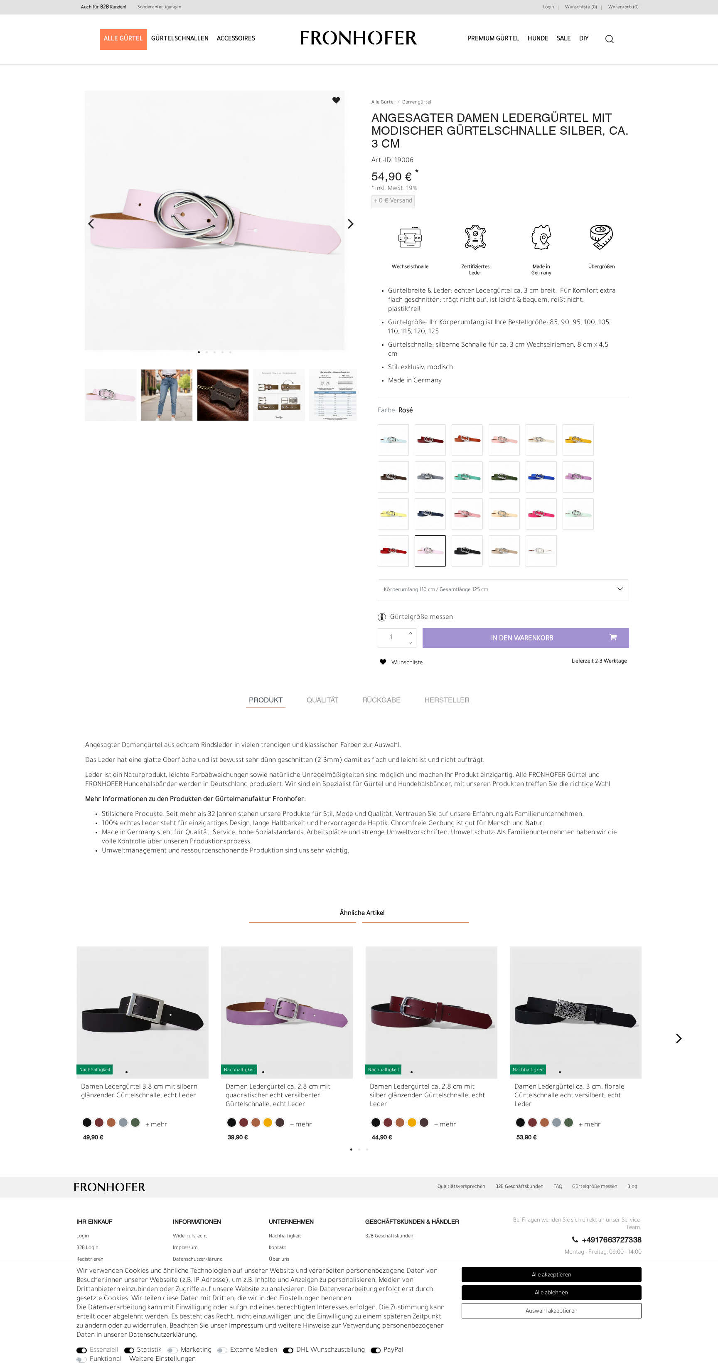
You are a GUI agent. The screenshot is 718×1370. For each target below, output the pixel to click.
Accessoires (236, 39)
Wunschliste (332, 98)
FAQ (557, 1187)
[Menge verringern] (410, 643)
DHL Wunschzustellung (330, 1350)
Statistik (149, 1350)
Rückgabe (381, 700)
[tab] (265, 700)
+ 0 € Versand (393, 201)
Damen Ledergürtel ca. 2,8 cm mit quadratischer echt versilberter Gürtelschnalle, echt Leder (278, 1096)
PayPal (393, 1350)
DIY (584, 39)
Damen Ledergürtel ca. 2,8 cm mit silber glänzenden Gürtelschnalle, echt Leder (427, 1096)
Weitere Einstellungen (162, 1359)
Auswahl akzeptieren (552, 1311)
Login (548, 7)
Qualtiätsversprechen (461, 1187)
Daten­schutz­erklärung (198, 1260)
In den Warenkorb (522, 639)
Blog (632, 1187)
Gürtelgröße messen (421, 617)
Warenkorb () (623, 7)
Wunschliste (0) (581, 7)
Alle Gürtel (123, 39)
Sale (564, 39)
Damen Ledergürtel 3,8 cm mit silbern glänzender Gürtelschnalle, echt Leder (139, 1092)
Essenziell (104, 1350)
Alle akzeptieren (551, 1275)
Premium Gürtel (493, 39)
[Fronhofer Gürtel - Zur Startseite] (359, 34)
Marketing (196, 1350)
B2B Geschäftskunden (519, 1187)
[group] (142, 1012)
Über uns (279, 1260)
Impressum (185, 1248)
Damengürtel (416, 103)
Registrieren (89, 1260)
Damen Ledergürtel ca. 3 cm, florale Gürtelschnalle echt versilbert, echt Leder (569, 1096)
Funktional (106, 1359)
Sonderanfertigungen (159, 7)
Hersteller (447, 700)
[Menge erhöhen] (410, 633)
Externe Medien (253, 1350)
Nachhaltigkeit (285, 1236)
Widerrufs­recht (190, 1236)
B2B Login (87, 1248)
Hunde (538, 39)
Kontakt (277, 1248)
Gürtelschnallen (180, 39)
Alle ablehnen (551, 1293)
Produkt (266, 700)
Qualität (322, 700)
